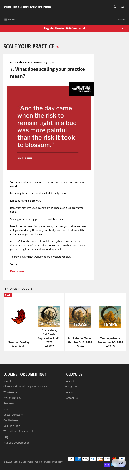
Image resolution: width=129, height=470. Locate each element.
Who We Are (10, 392)
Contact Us (71, 398)
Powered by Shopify (53, 461)
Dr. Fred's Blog (11, 426)
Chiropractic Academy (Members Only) (25, 386)
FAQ (5, 437)
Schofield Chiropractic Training (27, 7)
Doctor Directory (13, 414)
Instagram (70, 386)
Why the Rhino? (12, 398)
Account (122, 19)
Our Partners (10, 420)
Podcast (69, 381)
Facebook (70, 392)
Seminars (8, 403)
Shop (6, 409)
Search (7, 381)
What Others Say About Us (18, 431)
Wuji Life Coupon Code (16, 442)
